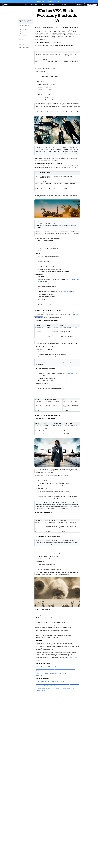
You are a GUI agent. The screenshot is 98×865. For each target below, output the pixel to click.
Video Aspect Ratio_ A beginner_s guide (46, 666)
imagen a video (70, 494)
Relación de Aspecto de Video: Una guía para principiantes (50, 681)
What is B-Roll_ (40, 675)
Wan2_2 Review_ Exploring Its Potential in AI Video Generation (51, 673)
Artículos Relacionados (24, 47)
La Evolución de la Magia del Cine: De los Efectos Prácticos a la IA (25, 21)
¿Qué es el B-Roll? (40, 690)
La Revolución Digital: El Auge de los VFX (24, 30)
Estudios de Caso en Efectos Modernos (25, 38)
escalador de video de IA (71, 373)
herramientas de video (65, 291)
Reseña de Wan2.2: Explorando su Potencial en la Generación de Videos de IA (55, 688)
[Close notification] (93, 1)
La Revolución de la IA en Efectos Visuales (24, 34)
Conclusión (21, 44)
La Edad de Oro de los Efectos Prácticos (24, 26)
